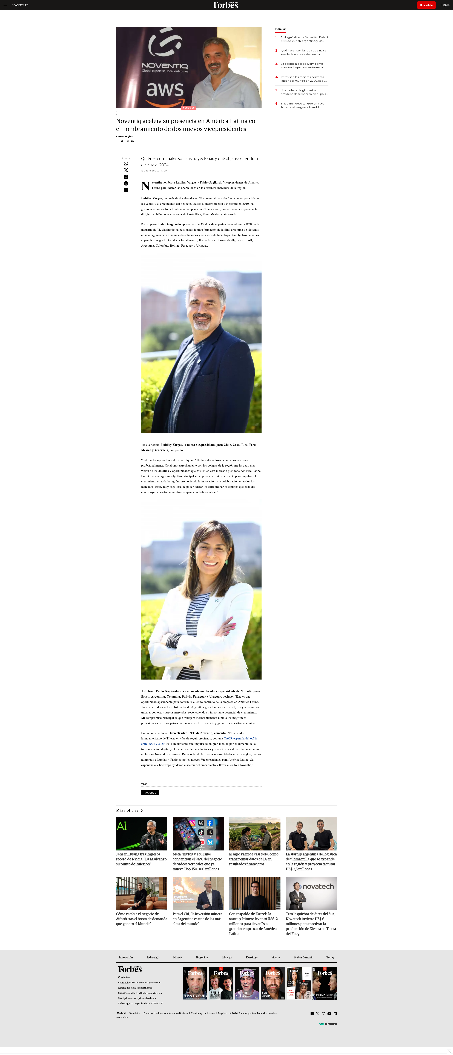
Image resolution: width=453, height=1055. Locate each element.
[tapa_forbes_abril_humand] (221, 983)
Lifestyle (227, 957)
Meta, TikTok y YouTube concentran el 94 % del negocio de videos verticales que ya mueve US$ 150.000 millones (197, 862)
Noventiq (150, 792)
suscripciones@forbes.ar (144, 998)
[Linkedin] (126, 190)
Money (177, 957)
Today (330, 957)
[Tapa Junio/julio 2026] (195, 983)
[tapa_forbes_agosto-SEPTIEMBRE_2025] (324, 983)
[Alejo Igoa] (247, 983)
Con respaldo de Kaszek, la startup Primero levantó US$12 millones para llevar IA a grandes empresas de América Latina (253, 924)
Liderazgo (153, 957)
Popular (280, 29)
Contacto (148, 1013)
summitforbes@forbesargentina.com (144, 993)
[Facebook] (126, 177)
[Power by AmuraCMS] (328, 1023)
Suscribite (426, 5)
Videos (275, 957)
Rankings (251, 957)
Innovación (126, 957)
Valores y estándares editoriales (172, 1013)
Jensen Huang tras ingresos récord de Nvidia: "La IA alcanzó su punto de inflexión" (141, 859)
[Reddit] (126, 183)
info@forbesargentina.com (139, 988)
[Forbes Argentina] (226, 5)
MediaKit (121, 1013)
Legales (222, 1013)
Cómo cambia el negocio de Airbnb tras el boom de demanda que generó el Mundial (141, 919)
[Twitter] (126, 170)
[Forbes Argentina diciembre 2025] (273, 983)
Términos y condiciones (203, 1013)
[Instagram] (323, 1014)
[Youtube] (329, 1014)
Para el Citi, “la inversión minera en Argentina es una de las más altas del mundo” (197, 919)
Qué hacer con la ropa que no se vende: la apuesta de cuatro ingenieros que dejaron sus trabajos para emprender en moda (303, 52)
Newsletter (135, 1013)
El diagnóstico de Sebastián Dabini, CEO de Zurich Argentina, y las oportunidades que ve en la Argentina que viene (304, 39)
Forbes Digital (124, 136)
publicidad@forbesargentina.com (144, 983)
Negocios (202, 957)
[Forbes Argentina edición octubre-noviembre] (299, 983)
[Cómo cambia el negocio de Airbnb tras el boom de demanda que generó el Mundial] (141, 893)
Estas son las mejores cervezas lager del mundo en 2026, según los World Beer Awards (304, 79)
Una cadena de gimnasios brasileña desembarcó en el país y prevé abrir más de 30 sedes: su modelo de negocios (304, 92)
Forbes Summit (303, 957)
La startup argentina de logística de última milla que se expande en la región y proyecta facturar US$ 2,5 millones (311, 862)
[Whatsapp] (126, 164)
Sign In (445, 4)
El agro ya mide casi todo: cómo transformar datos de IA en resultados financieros (253, 859)
